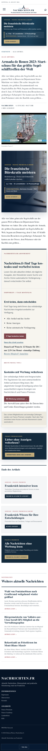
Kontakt (4, 700)
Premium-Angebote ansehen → (18, 496)
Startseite (5, 51)
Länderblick (5, 715)
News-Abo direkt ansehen (13, 342)
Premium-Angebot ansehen (16, 557)
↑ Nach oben (24, 747)
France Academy (6, 712)
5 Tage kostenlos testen (15, 336)
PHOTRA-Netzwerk (7, 727)
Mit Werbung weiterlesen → (16, 399)
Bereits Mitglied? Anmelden (16, 353)
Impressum (5, 695)
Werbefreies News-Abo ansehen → (20, 454)
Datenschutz (5, 698)
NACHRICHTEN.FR (18, 678)
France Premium (6, 710)
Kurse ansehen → (13, 526)
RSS (2, 718)
